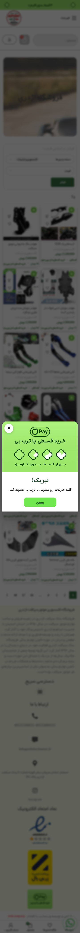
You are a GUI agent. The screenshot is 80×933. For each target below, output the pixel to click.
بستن (40, 502)
